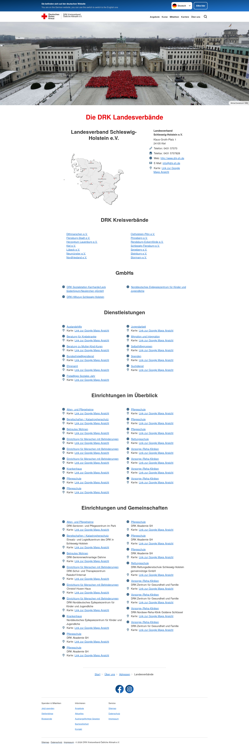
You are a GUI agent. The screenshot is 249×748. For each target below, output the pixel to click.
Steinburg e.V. (139, 253)
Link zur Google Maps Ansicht (167, 170)
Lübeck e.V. (73, 249)
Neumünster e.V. (76, 253)
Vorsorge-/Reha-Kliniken (145, 449)
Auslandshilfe (74, 326)
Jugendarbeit (138, 326)
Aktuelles (79, 713)
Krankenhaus (74, 468)
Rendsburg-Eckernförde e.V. (147, 242)
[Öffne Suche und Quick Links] (205, 17)
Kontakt (78, 729)
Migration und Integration (145, 336)
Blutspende (47, 718)
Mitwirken (174, 16)
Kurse (165, 16)
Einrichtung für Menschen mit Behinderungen (93, 439)
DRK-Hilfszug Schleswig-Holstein (85, 297)
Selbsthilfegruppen (141, 346)
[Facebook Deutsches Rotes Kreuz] (119, 689)
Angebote (155, 16)
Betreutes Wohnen (77, 429)
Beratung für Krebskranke (81, 336)
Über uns (195, 16)
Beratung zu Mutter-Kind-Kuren (85, 346)
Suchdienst (137, 366)
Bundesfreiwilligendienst (80, 356)
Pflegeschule (74, 478)
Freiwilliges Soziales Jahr (81, 376)
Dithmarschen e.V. (77, 234)
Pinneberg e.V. (139, 238)
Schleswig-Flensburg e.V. (145, 245)
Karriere (185, 16)
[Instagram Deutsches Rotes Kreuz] (129, 689)
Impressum (114, 718)
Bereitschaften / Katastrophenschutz (88, 419)
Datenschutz (114, 713)
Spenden (136, 356)
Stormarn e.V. (139, 257)
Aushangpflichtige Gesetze (87, 718)
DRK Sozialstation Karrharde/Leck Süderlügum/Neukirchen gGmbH (86, 289)
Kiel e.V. (71, 245)
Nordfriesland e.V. (76, 257)
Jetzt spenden (48, 708)
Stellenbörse (47, 713)
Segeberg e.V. (139, 249)
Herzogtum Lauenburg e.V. (81, 242)
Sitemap (112, 708)
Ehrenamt (72, 366)
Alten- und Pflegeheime (80, 409)
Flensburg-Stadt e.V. (78, 238)
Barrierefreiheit (82, 723)
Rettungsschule (140, 439)
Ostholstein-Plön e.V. (143, 234)
